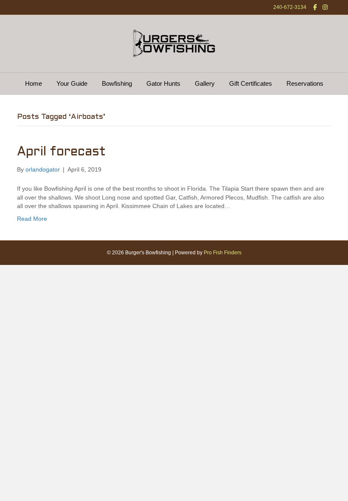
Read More (32, 218)
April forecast (61, 152)
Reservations (304, 83)
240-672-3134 (289, 7)
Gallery (205, 83)
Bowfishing (117, 83)
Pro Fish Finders (222, 253)
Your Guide (71, 83)
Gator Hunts (163, 83)
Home (33, 83)
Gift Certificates (250, 83)
